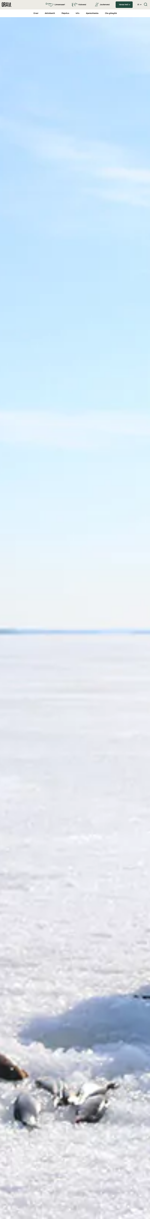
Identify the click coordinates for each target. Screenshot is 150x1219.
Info (77, 13)
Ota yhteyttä (111, 13)
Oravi (35, 13)
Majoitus (65, 13)
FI (139, 5)
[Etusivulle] (6, 5)
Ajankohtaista (92, 13)
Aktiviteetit (50, 13)
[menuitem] (55, 4)
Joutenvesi (105, 4)
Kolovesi (82, 4)
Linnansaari (60, 4)
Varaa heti (123, 4)
